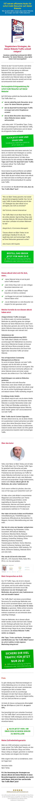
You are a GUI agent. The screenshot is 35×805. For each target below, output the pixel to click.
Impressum (13, 800)
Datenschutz (21, 800)
